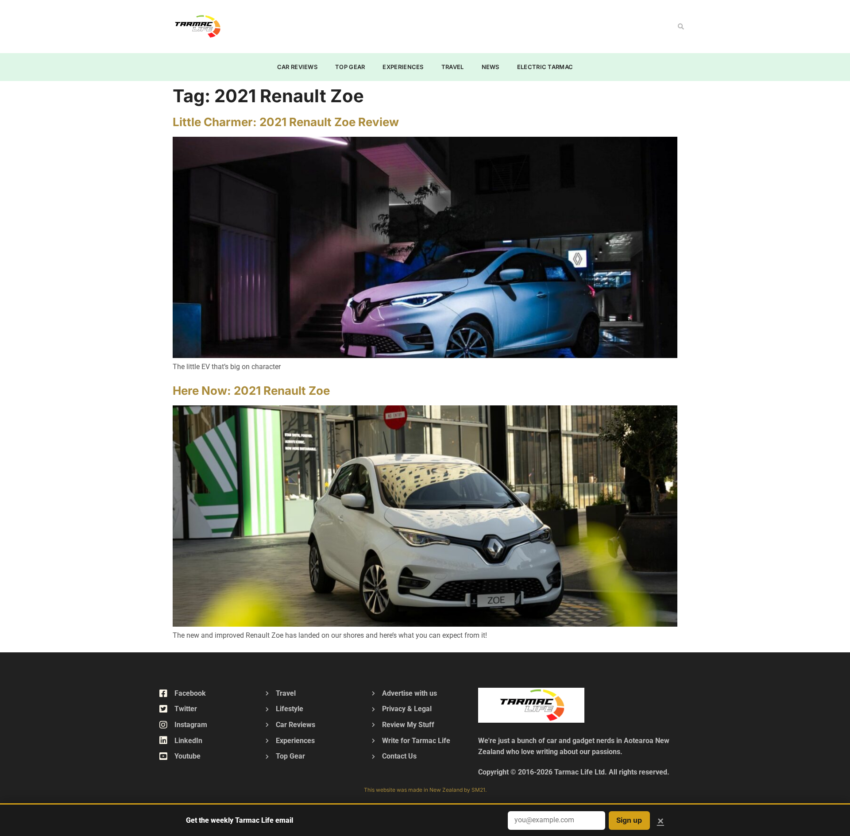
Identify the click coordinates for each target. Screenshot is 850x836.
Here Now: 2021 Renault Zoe (251, 390)
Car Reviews (297, 66)
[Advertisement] (405, 25)
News (490, 66)
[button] (681, 26)
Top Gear (350, 66)
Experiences (402, 66)
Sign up (629, 820)
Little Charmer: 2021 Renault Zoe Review (286, 122)
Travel (452, 66)
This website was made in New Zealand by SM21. (425, 789)
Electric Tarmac (545, 66)
